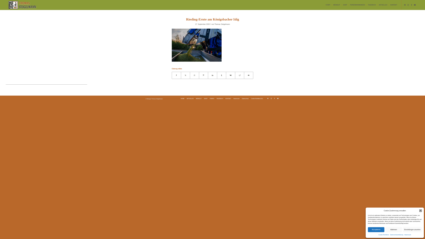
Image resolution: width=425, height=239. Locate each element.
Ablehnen (393, 229)
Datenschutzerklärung (396, 235)
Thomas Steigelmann (222, 24)
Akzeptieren (376, 229)
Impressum (407, 235)
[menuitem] (328, 5)
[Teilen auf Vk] (230, 75)
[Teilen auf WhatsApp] (194, 75)
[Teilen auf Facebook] (176, 75)
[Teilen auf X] (185, 75)
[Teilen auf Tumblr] (221, 75)
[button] (420, 211)
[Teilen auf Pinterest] (203, 75)
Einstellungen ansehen (412, 229)
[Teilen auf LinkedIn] (212, 75)
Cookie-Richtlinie (384, 235)
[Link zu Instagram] (408, 5)
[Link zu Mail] (405, 5)
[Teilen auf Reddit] (239, 75)
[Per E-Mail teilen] (248, 75)
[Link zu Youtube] (414, 5)
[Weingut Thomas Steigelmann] (23, 5)
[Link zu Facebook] (411, 5)
